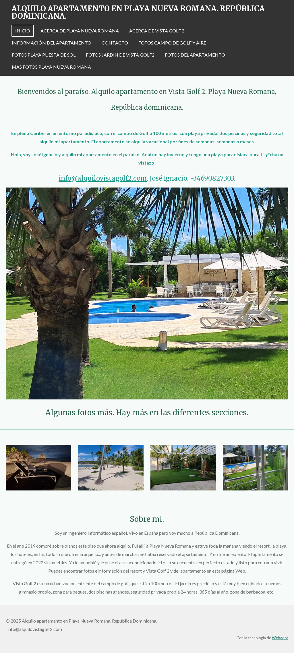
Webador (280, 637)
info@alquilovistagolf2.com (103, 178)
